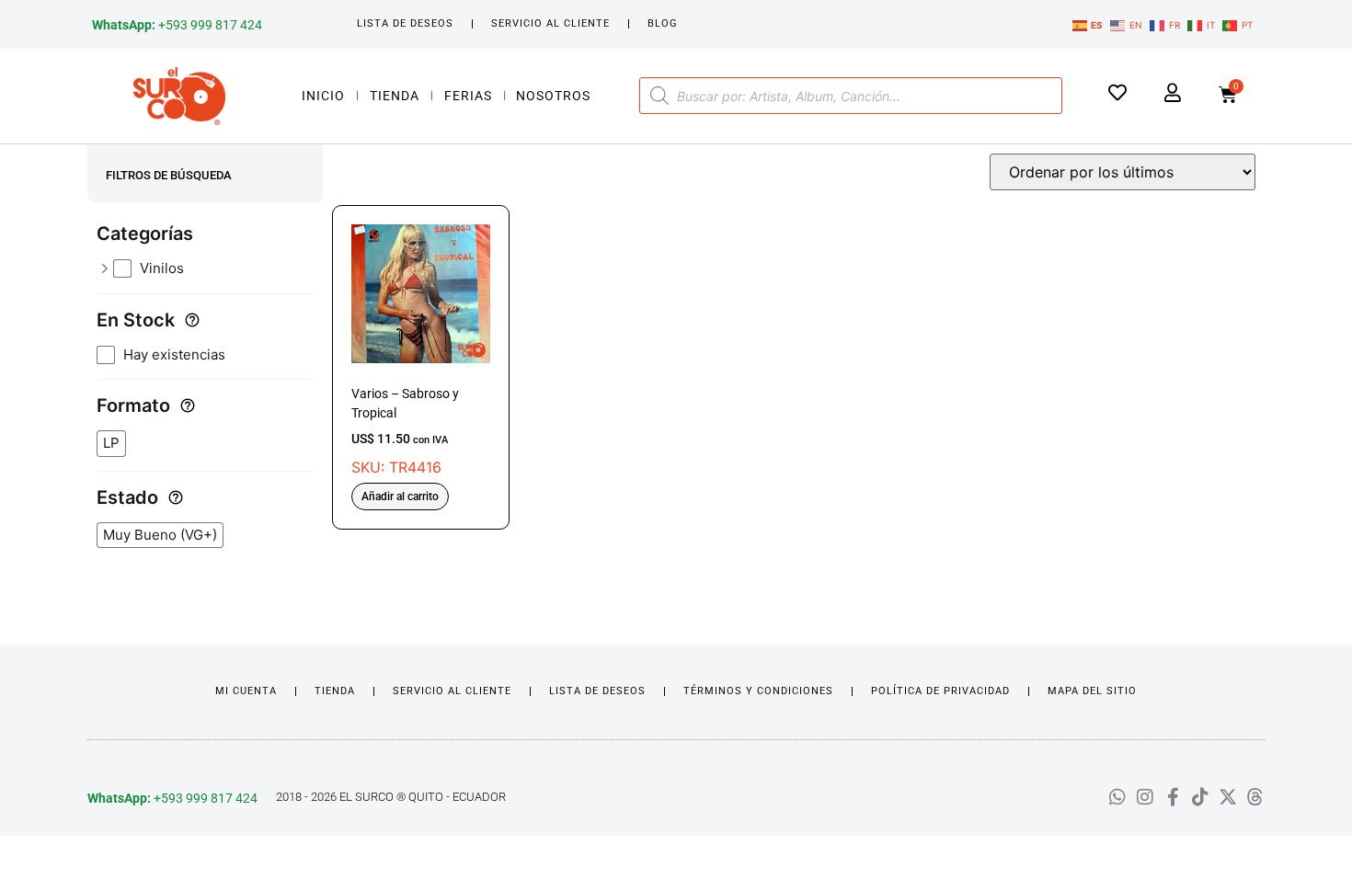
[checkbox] (213, 269)
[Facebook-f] (1172, 797)
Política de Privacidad (940, 691)
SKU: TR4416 (405, 431)
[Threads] (1255, 797)
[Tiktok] (1200, 797)
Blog (662, 23)
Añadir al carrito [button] (400, 496)
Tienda (394, 95)
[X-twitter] (1228, 797)
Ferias (468, 95)
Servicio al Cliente (550, 23)
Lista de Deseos (405, 23)
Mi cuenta (246, 691)
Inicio (323, 95)
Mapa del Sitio (1092, 691)
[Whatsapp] (1117, 797)
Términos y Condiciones (758, 691)
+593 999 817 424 (177, 24)
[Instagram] (1145, 797)
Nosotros (553, 95)
